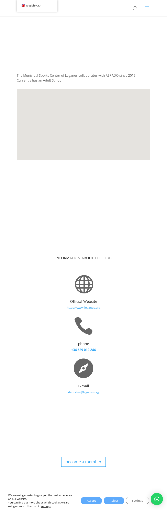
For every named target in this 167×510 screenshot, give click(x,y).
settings (46, 506)
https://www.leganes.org (83, 307)
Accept (91, 500)
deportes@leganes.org (83, 392)
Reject (114, 500)
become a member (83, 461)
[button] (157, 499)
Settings (137, 500)
